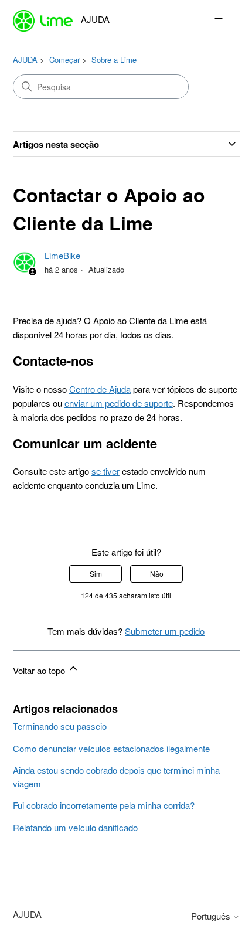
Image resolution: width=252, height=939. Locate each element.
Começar (64, 59)
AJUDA (25, 59)
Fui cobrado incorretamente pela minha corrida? (104, 805)
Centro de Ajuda (100, 389)
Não (157, 574)
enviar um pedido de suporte (118, 403)
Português (212, 916)
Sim (96, 574)
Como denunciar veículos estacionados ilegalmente (111, 748)
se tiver (105, 471)
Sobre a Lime (114, 59)
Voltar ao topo (40, 670)
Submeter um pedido (165, 631)
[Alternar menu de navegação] (219, 21)
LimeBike (62, 255)
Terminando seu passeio (60, 726)
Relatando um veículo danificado (75, 827)
